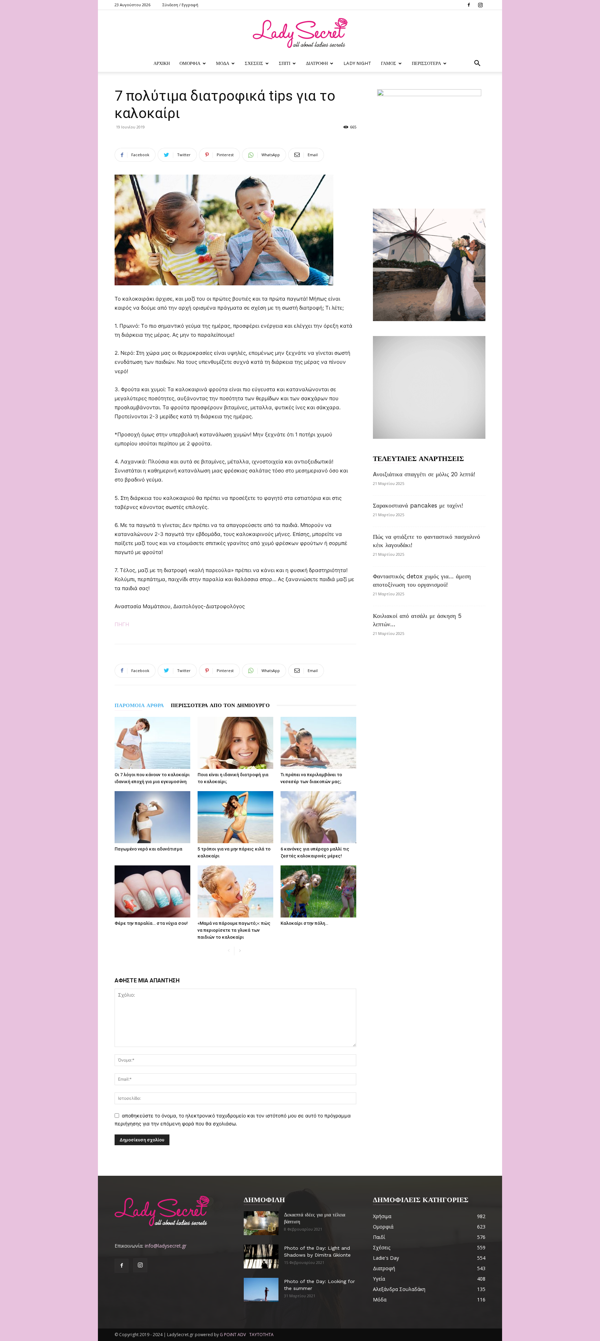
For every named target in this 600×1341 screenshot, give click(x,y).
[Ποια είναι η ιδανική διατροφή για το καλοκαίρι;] (235, 743)
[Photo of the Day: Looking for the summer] (261, 1290)
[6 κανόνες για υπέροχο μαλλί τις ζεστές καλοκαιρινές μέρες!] (318, 817)
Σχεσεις (254, 63)
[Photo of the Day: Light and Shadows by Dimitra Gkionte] (261, 1256)
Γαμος (388, 63)
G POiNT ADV (233, 1335)
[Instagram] (480, 5)
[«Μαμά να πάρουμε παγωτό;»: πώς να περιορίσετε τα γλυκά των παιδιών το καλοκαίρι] (235, 891)
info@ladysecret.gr (165, 1245)
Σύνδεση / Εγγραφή (180, 4)
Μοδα (222, 63)
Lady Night (357, 63)
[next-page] (239, 951)
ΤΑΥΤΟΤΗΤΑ (261, 1335)
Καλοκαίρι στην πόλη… (304, 923)
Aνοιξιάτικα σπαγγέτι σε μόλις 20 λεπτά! (424, 474)
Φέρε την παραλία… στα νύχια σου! (151, 923)
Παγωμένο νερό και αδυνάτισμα (148, 849)
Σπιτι (284, 63)
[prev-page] (228, 951)
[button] (477, 64)
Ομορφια (190, 63)
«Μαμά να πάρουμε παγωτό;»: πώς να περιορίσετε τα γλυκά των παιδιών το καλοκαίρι (234, 930)
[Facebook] (469, 5)
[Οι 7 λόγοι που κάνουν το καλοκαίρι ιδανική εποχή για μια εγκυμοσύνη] (152, 743)
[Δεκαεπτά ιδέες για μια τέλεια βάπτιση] (261, 1223)
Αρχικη (161, 63)
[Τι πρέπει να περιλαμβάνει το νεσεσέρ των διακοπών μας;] (318, 743)
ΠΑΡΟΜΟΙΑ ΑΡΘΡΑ (139, 705)
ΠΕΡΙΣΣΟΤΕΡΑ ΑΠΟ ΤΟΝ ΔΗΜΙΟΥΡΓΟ (220, 705)
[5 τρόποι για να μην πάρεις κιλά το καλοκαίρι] (235, 817)
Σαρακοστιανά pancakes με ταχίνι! (418, 505)
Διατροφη (317, 63)
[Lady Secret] (300, 33)
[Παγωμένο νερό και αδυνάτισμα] (152, 817)
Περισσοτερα (426, 63)
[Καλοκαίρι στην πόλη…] (318, 891)
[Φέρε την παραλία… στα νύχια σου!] (152, 891)
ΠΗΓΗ (122, 624)
